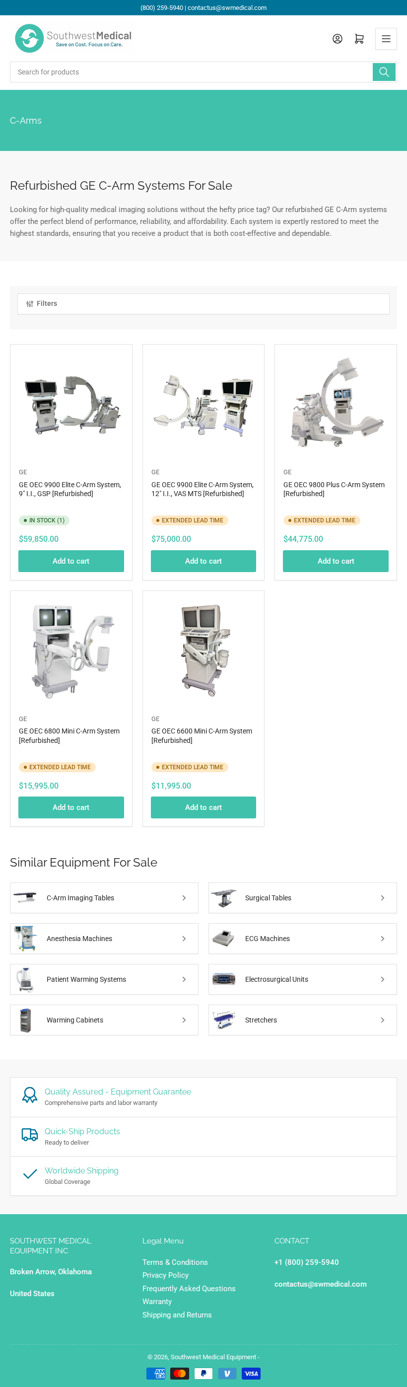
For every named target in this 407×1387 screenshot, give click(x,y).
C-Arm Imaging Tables (80, 898)
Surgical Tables (268, 898)
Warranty (157, 1301)
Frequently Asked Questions (189, 1288)
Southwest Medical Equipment (213, 1357)
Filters (47, 303)
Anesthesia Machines (79, 939)
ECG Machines (267, 939)
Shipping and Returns (177, 1315)
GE (23, 472)
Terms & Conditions (175, 1262)
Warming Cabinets (75, 1020)
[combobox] (203, 72)
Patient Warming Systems (86, 979)
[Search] (384, 72)
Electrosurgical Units (276, 979)
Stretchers (261, 1020)
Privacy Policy (165, 1275)
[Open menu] (386, 39)
